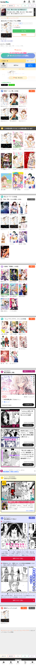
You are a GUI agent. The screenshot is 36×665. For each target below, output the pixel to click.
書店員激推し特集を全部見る (13, 471)
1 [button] (8, 550)
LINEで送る (11, 84)
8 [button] (24, 550)
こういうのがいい (6, 521)
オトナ (32, 5)
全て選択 (3, 65)
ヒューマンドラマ (14, 18)
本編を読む (24, 34)
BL (25, 5)
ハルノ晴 (16, 25)
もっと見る (30, 199)
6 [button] (20, 550)
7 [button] (22, 550)
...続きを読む (32, 555)
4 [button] (15, 550)
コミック (3, 18)
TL (18, 5)
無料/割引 (11, 5)
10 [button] (28, 593)
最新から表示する (30, 60)
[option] (14, 536)
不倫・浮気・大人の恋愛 (6, 41)
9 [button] (27, 550)
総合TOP (4, 5)
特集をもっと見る (28, 371)
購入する (30, 65)
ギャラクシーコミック (6, 630)
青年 (8, 18)
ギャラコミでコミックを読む (19, 55)
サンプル (24, 31)
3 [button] (13, 550)
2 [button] (11, 550)
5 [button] (16, 593)
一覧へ (31, 91)
